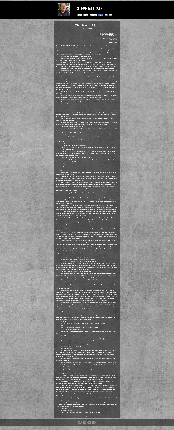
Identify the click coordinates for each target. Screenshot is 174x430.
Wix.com (93, 427)
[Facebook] (80, 422)
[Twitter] (89, 422)
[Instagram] (84, 422)
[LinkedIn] (94, 422)
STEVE (82, 8)
